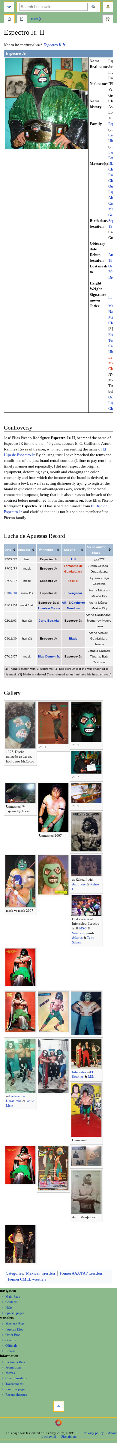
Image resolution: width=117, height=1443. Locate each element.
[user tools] (108, 6)
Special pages (14, 1313)
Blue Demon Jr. (49, 656)
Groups (10, 1340)
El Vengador (73, 593)
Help (8, 1307)
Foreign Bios (14, 1329)
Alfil (73, 559)
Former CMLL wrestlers (27, 1279)
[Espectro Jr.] (46, 103)
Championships (16, 1378)
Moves (10, 1372)
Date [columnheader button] (7, 549)
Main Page (12, 1296)
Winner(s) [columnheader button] (46, 549)
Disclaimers (68, 1436)
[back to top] (58, 1406)
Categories (14, 1273)
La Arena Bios (15, 1362)
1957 (112, 226)
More (34, 18)
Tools (108, 19)
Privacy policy (94, 1433)
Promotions (13, 1367)
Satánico (78, 933)
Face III (73, 580)
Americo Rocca (49, 608)
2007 (112, 272)
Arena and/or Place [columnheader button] (96, 549)
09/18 (13, 593)
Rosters (10, 1351)
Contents (11, 1302)
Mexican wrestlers (41, 1273)
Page (9, 19)
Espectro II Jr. (55, 45)
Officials (11, 1345)
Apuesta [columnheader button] (24, 549)
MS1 (91, 1076)
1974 (112, 260)
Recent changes (16, 1394)
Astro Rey (79, 884)
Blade (73, 638)
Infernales (79, 1072)
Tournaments (14, 1384)
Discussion (22, 19)
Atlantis (77, 937)
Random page (15, 1389)
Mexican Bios (14, 1323)
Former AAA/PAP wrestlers (81, 1273)
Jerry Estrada (49, 620)
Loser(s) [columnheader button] (70, 549)
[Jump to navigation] (9, 6)
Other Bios (12, 1335)
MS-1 (83, 928)
